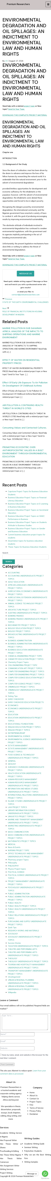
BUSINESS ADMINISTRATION (20, 640)
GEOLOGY (12, 764)
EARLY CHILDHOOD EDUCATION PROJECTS (26, 702)
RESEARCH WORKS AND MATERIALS (23, 930)
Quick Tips (12, 927)
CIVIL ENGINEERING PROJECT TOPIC (22, 665)
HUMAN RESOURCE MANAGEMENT (22, 779)
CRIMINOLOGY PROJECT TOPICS (21, 687)
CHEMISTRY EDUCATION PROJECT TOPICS (25, 659)
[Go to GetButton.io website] (45, 1178)
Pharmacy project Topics (18, 860)
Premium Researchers (18, 4)
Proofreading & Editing (9, 1151)
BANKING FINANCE (16, 616)
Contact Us (34, 1098)
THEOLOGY (12, 958)
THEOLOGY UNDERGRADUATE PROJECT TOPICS (28, 961)
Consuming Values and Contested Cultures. (24, 427)
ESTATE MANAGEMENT (18, 745)
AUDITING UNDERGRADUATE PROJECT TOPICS (27, 613)
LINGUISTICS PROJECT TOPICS (20, 816)
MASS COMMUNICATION (18, 832)
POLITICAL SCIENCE (16, 872)
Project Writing (6, 1173)
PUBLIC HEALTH (14, 903)
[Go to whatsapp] (45, 1174)
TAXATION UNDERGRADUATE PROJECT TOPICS (28, 946)
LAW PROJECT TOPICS (17, 807)
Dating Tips (13, 696)
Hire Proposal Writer (8, 1140)
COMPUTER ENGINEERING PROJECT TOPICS (26, 671)
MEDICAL (11, 844)
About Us (34, 1095)
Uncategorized (14, 977)
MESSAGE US (25, 273)
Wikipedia (12, 992)
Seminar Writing (31, 1147)
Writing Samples (31, 1162)
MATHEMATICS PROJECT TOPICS (22, 841)
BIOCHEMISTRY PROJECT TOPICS (22, 625)
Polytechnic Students (33, 1151)
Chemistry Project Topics (18, 662)
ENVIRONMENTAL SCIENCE (19, 736)
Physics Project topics (17, 869)
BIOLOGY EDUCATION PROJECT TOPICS (24, 628)
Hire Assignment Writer (9, 1165)
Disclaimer (34, 1114)
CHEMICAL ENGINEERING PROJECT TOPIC (25, 656)
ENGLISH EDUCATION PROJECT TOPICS (24, 727)
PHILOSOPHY (13, 866)
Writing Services (6, 1169)
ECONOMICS (13, 705)
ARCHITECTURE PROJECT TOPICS (22, 610)
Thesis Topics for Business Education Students (27, 547)
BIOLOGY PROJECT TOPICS (19, 631)
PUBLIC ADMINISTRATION (18, 893)
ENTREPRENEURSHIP (16, 733)
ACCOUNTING (14, 572)
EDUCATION (13, 714)
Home (32, 1092)
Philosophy (12, 862)
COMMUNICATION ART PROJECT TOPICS (25, 668)
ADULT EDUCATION (16, 582)
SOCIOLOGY (13, 934)
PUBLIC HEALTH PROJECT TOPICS (22, 906)
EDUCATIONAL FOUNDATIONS (20, 724)
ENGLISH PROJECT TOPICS (19, 730)
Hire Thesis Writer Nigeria (10, 1155)
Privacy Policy (35, 1111)
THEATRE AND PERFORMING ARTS (22, 949)
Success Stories (14, 943)
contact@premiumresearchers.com (25, 295)
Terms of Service (36, 1108)
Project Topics (36, 1102)
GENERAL (12, 761)
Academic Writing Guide (34, 1144)
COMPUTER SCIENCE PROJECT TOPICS (24, 684)
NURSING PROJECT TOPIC (18, 850)
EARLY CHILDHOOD (16, 699)
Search (5, 553)
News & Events (14, 847)
